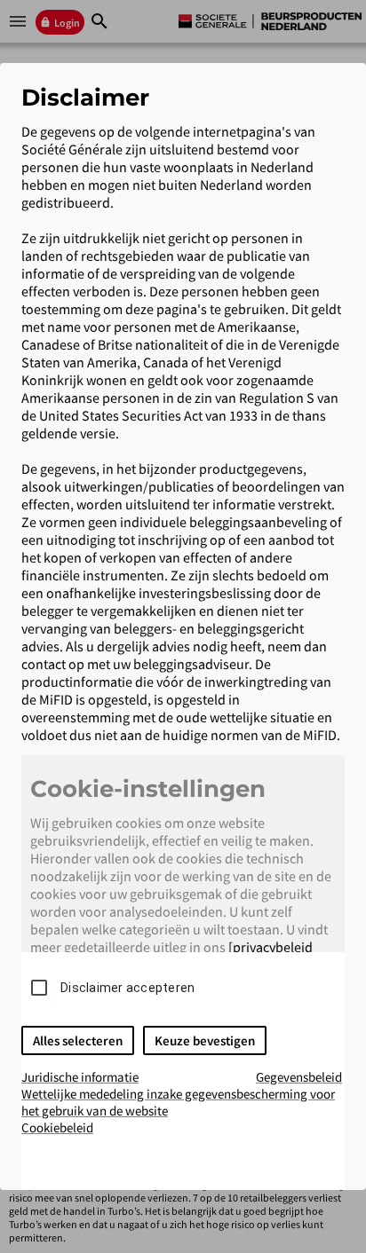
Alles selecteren (78, 1040)
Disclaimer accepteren (127, 988)
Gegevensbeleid (299, 1076)
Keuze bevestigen (205, 1040)
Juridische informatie (80, 1076)
